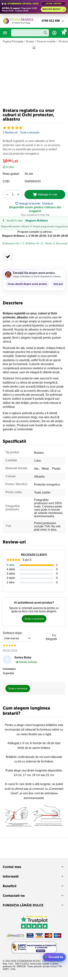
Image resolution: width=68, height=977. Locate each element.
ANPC (6, 969)
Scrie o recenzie (29, 132)
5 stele (10, 564)
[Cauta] (45, 32)
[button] (47, 203)
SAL (13, 969)
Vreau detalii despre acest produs (27, 284)
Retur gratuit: (11, 173)
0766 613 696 (51, 20)
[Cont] (54, 32)
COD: (6, 181)
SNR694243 (32, 181)
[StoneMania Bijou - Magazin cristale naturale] (18, 20)
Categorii (5, 32)
